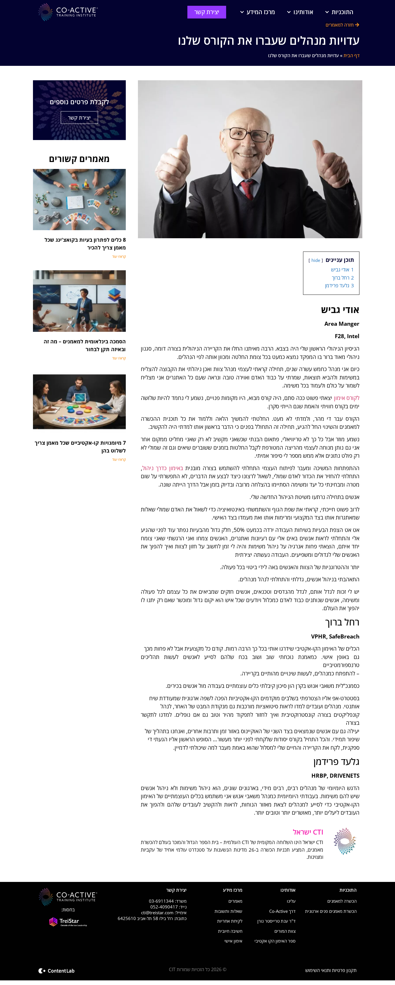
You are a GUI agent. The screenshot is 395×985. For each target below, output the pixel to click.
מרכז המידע (261, 12)
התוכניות (342, 12)
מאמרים (235, 901)
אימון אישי (233, 941)
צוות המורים (285, 931)
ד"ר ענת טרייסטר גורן (276, 921)
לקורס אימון (346, 398)
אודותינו (303, 12)
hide (315, 260)
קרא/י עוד (119, 256)
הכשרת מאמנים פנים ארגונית (331, 911)
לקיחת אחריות (229, 921)
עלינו (291, 901)
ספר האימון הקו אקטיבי (275, 941)
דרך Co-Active (282, 911)
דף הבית (351, 55)
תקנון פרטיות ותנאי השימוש (331, 970)
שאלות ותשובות (228, 911)
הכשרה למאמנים (342, 901)
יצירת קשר (79, 117)
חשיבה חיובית (230, 931)
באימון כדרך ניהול (162, 468)
